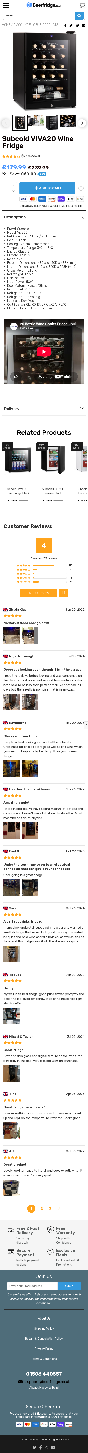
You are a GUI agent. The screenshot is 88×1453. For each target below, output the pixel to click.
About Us (44, 1318)
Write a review (39, 593)
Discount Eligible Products (36, 25)
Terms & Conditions (44, 1359)
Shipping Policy (44, 1328)
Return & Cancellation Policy (44, 1338)
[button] (63, 593)
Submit (69, 1286)
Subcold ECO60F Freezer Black (53, 491)
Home (6, 25)
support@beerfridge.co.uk (47, 1382)
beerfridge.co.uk (37, 1439)
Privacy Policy (44, 1349)
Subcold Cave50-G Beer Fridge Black (18, 491)
